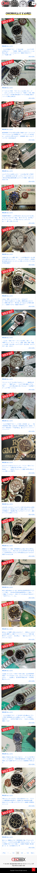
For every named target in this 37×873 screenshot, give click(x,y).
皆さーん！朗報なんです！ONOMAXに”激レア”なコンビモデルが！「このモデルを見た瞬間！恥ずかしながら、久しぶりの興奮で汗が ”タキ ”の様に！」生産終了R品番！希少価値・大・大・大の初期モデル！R (18, 843)
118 (13, 853)
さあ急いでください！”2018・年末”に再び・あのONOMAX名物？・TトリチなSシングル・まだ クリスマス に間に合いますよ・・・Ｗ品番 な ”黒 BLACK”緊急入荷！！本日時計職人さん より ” (18, 676)
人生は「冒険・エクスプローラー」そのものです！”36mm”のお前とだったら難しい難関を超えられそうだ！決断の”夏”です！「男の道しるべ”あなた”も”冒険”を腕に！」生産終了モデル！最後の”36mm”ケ (18, 301)
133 (28, 853)
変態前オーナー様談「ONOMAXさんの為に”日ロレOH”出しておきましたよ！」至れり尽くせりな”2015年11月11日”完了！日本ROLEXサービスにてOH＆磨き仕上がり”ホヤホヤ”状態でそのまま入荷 (18, 551)
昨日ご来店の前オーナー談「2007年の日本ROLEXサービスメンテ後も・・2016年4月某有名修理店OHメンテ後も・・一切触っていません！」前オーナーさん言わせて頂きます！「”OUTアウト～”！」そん (18, 593)
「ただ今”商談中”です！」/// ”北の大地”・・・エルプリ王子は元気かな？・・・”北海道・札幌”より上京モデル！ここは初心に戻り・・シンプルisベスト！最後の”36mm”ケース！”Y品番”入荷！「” (18, 52)
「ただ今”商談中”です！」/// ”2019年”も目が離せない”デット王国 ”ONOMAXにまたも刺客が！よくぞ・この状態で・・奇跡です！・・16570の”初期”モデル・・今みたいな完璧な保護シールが (18, 718)
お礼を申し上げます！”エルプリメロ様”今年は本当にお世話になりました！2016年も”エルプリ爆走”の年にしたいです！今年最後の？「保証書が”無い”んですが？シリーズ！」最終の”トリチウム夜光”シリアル (18, 509)
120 (22, 853)
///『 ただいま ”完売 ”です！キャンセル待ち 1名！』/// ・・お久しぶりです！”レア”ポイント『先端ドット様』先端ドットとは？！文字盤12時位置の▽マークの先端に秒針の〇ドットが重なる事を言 (18, 93)
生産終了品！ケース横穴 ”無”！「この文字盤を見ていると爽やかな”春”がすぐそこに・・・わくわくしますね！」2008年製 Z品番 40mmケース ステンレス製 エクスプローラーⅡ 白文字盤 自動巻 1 (18, 260)
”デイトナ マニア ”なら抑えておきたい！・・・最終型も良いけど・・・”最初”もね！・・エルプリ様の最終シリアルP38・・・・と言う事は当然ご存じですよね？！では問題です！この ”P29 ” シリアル (18, 385)
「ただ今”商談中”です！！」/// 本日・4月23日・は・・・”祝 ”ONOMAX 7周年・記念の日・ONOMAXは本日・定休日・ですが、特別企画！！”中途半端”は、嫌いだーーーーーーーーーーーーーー (18, 426)
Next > (33, 853)
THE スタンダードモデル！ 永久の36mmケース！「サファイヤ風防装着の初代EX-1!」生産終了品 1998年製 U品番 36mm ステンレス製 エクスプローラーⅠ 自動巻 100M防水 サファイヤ (18, 801)
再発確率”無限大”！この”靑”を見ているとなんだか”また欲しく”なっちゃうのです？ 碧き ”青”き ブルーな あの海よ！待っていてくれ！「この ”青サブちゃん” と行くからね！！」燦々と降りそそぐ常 (18, 218)
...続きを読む (31, 56)
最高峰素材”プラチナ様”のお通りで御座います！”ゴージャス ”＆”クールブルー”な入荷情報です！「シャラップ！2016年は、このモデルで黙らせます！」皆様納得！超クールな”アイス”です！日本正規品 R (18, 135)
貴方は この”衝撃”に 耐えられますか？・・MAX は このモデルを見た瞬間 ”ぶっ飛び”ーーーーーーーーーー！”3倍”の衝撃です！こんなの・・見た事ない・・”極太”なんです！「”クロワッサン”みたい (18, 634)
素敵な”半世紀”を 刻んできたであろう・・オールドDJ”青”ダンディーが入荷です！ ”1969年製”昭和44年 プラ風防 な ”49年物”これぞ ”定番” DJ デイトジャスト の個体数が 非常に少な (18, 759)
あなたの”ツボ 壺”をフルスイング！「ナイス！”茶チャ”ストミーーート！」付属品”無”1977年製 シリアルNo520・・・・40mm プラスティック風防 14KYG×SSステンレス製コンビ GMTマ (18, 468)
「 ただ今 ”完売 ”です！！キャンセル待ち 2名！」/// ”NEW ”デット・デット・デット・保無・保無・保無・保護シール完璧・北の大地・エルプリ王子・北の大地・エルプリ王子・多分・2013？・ (18, 343)
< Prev (4, 853)
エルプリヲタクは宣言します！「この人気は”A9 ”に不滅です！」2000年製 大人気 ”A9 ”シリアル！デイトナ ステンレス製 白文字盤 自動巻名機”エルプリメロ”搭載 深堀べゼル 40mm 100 (18, 176)
